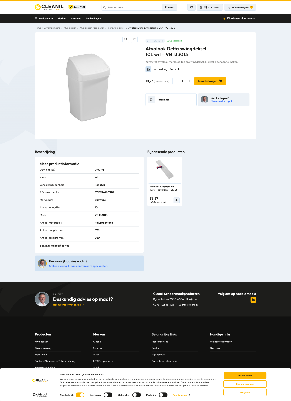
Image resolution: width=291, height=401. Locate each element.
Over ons (76, 18)
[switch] (108, 394)
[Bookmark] (134, 39)
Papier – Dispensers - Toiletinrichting (55, 361)
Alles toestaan (245, 375)
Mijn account (158, 354)
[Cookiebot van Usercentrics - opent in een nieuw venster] (40, 395)
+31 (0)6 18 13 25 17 (167, 304)
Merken (62, 18)
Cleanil (97, 341)
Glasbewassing (43, 347)
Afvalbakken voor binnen (92, 27)
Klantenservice (241, 18)
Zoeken (169, 7)
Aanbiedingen (93, 18)
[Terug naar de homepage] (60, 7)
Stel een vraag (58, 266)
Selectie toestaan (245, 384)
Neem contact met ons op (67, 304)
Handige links (220, 334)
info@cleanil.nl (190, 304)
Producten (44, 18)
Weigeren (245, 392)
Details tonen (180, 395)
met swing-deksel (116, 27)
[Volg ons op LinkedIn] (253, 300)
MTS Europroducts (103, 361)
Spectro (97, 347)
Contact (156, 347)
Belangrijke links (164, 334)
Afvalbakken (70, 27)
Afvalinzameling (52, 27)
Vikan (96, 354)
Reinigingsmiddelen (45, 367)
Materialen (41, 354)
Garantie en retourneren (165, 361)
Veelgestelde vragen (221, 341)
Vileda (96, 367)
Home (38, 27)
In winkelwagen (207, 81)
